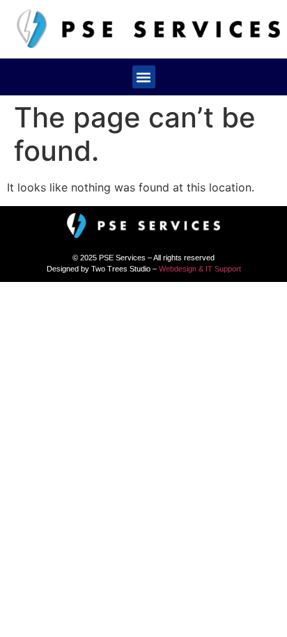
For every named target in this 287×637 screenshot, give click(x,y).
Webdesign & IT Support (200, 269)
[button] (143, 76)
